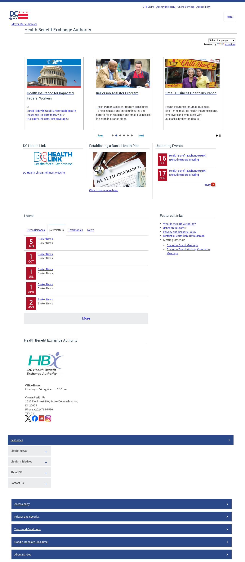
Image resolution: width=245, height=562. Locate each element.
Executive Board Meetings (182, 245)
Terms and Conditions (27, 529)
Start (217, 136)
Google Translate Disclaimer (31, 542)
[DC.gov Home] (18, 21)
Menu (230, 17)
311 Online (148, 6)
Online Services (185, 6)
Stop (220, 136)
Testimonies (75, 230)
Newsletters (56, 230)
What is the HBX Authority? (179, 224)
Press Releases (36, 230)
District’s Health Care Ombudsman (184, 236)
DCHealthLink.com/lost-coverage (47, 119)
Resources (17, 440)
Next (141, 135)
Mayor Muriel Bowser (24, 24)
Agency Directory (165, 6)
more (207, 184)
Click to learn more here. (103, 190)
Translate (230, 44)
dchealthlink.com (173, 228)
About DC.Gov (22, 554)
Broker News (45, 239)
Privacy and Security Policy (179, 232)
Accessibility (203, 6)
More (86, 318)
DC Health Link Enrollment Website (44, 172)
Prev (100, 135)
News (90, 230)
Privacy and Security (26, 516)
